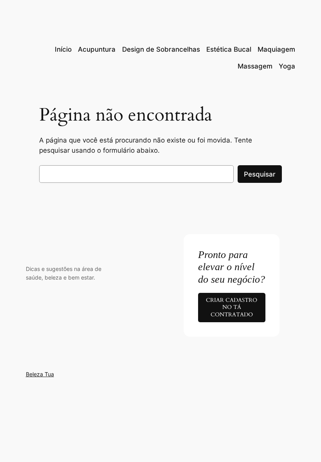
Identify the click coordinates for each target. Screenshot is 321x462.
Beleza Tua (40, 374)
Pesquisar (260, 174)
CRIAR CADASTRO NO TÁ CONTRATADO (231, 307)
